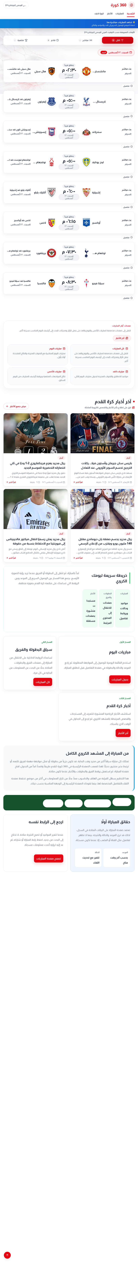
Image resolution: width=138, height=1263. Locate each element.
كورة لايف (99, 13)
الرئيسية (131, 13)
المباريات (119, 13)
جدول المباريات (120, 679)
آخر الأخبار (120, 338)
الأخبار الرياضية (53, 803)
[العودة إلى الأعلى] (7, 1255)
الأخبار (109, 13)
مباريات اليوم (122, 802)
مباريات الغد (73, 803)
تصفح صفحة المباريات (48, 858)
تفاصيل (126, 86)
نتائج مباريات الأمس (97, 803)
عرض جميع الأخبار (18, 406)
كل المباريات (43, 682)
